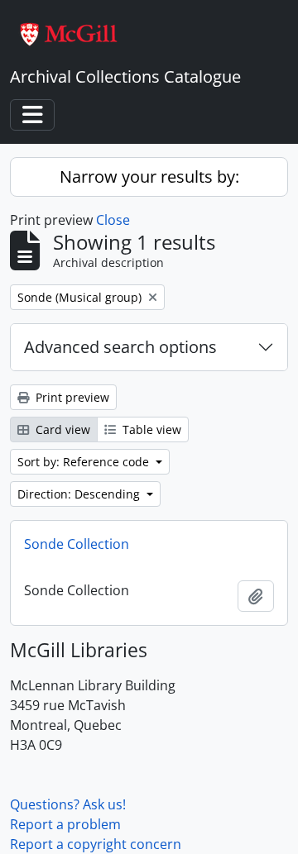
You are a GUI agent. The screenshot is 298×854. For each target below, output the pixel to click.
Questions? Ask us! (68, 804)
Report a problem (65, 824)
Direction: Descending (80, 494)
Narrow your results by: (149, 176)
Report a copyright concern (95, 844)
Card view (61, 429)
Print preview (70, 397)
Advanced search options (120, 347)
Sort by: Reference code (84, 462)
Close (113, 220)
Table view (150, 429)
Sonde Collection (76, 544)
